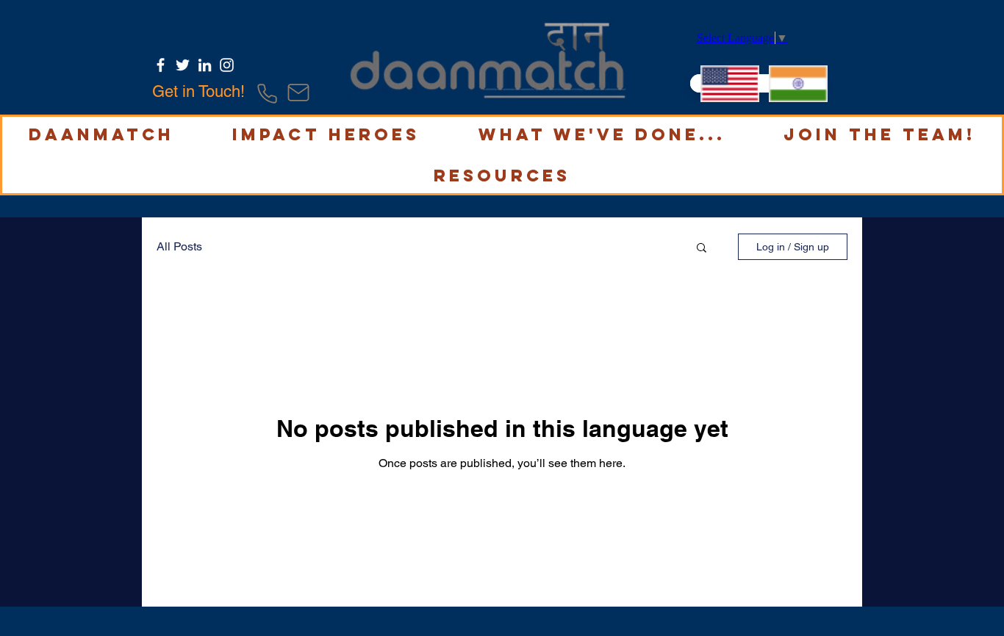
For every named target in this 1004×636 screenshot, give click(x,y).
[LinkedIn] (205, 65)
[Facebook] (160, 65)
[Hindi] (792, 83)
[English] (724, 83)
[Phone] (267, 93)
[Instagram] (227, 65)
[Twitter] (182, 65)
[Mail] (298, 92)
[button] (101, 134)
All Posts (179, 246)
